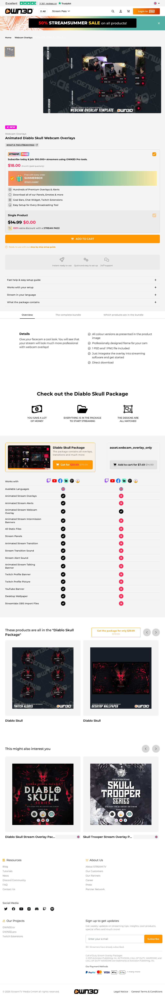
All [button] (44, 11)
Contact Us (9, 889)
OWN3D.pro (9, 931)
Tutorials (7, 871)
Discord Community (14, 880)
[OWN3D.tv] (86, 991)
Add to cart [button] (85, 238)
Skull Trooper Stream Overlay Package (111, 837)
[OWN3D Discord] (37, 909)
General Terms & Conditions (146, 991)
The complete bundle (68, 314)
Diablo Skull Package (69, 447)
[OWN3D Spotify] (52, 909)
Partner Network (95, 889)
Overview (27, 314)
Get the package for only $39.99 (116, 632)
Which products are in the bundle (123, 314)
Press (89, 884)
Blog (5, 866)
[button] (10, 52)
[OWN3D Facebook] (13, 909)
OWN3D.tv (9, 927)
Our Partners (93, 875)
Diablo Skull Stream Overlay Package (32, 837)
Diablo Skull (14, 720)
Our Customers (94, 871)
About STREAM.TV (96, 866)
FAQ (5, 884)
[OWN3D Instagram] (29, 909)
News (6, 875)
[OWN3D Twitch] (44, 909)
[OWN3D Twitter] (6, 909)
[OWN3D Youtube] (21, 909)
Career (89, 880)
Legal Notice (121, 991)
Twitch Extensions (13, 936)
